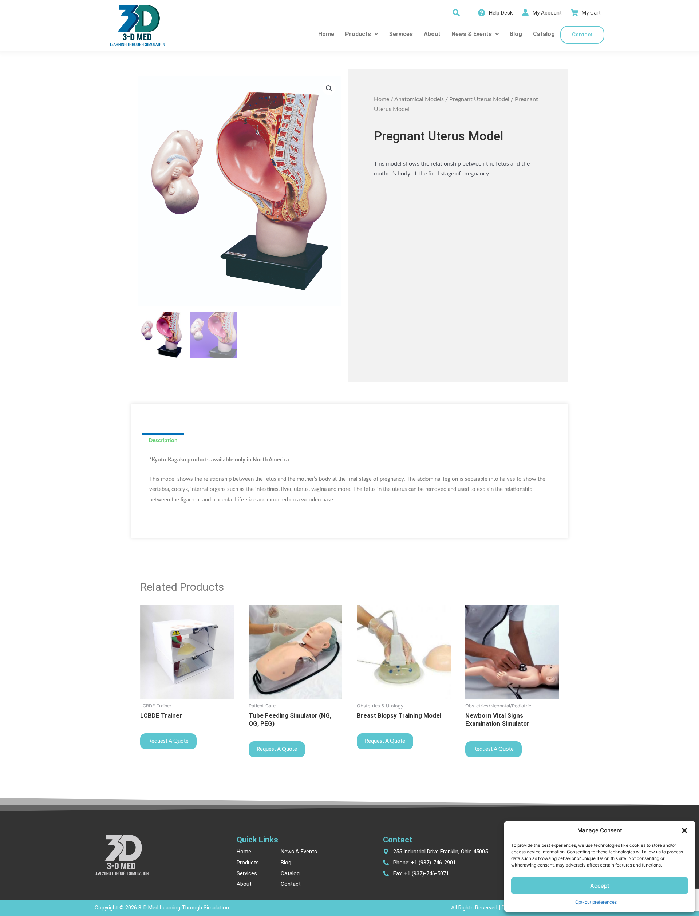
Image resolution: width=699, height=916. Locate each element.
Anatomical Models (419, 99)
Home (326, 34)
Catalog (544, 34)
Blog (516, 34)
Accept (599, 885)
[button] (684, 830)
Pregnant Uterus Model (479, 99)
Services (401, 34)
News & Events (471, 34)
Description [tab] (163, 440)
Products (358, 34)
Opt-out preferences (596, 902)
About (432, 34)
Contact (582, 34)
